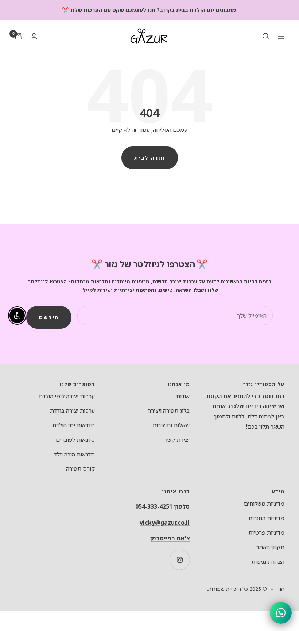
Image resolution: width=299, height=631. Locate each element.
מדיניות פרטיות (266, 532)
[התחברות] (34, 36)
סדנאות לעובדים (75, 440)
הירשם (49, 317)
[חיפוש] (266, 36)
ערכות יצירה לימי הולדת (67, 396)
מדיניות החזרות (266, 518)
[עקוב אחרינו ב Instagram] (180, 560)
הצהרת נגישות (267, 562)
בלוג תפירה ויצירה (169, 410)
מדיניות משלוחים (264, 504)
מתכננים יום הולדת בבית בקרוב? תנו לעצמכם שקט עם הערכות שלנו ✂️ (149, 10)
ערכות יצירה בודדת (72, 410)
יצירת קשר (177, 440)
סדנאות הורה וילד (74, 454)
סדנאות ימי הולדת (73, 425)
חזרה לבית (149, 157)
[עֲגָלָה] (18, 36)
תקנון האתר (270, 547)
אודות (183, 396)
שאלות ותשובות (171, 425)
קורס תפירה (80, 468)
